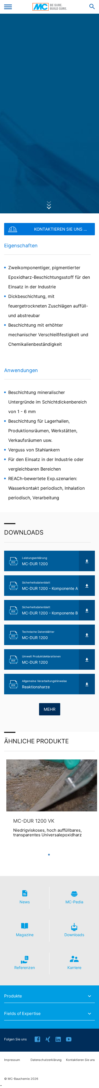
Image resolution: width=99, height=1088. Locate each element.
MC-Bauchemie (49, 7)
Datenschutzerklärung (46, 1059)
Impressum (12, 1059)
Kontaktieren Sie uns (80, 1059)
